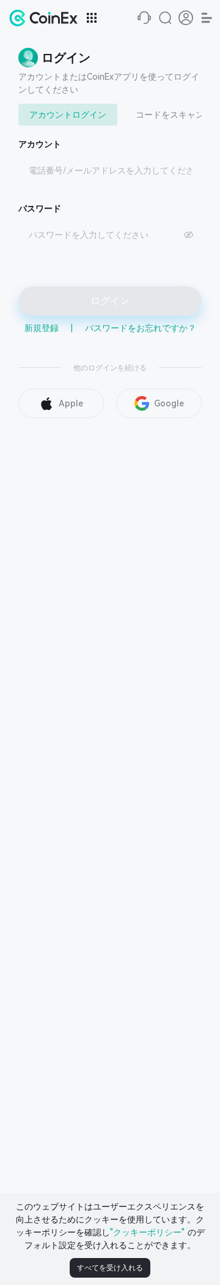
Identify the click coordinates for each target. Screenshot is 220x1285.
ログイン (110, 301)
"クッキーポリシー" (147, 1232)
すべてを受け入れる (110, 1268)
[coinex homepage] (46, 17)
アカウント (39, 144)
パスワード (39, 208)
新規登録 (41, 328)
